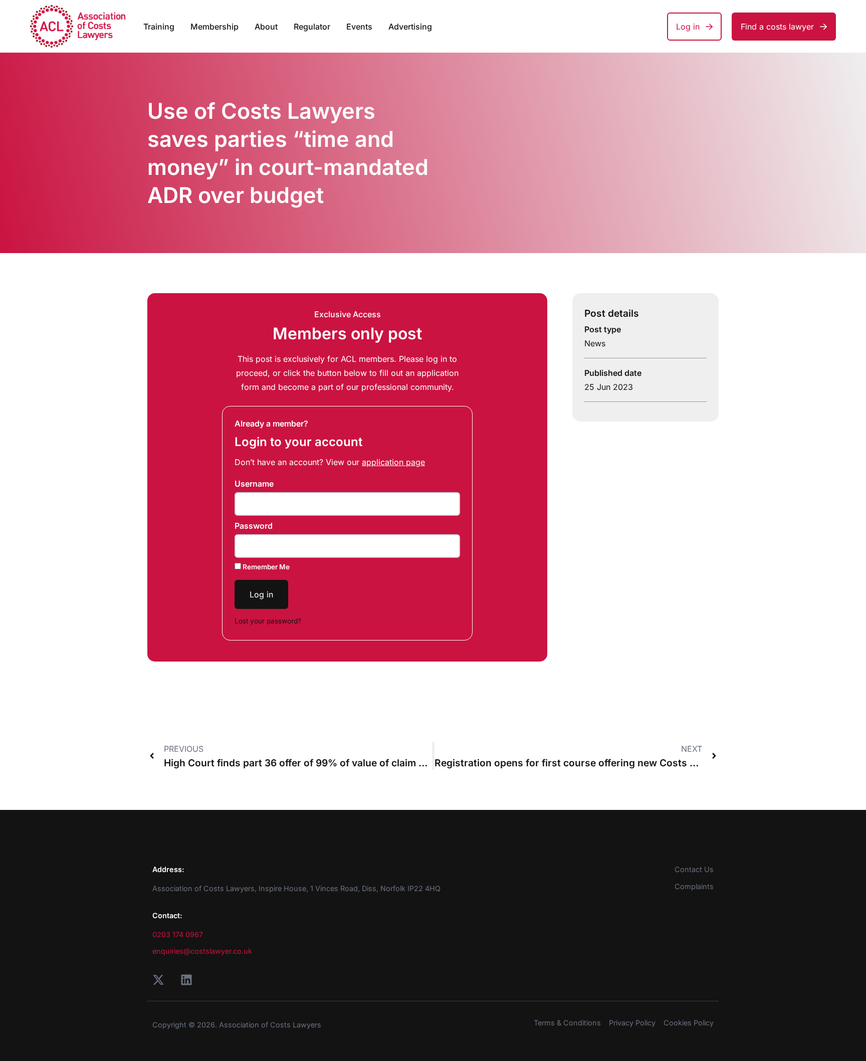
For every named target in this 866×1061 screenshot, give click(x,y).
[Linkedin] (186, 980)
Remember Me (265, 567)
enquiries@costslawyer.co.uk (202, 951)
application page (393, 462)
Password (254, 526)
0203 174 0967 (177, 934)
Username (254, 484)
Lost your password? (268, 621)
